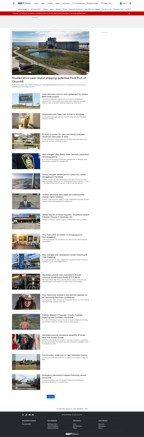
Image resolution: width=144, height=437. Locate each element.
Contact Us (69, 408)
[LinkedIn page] (33, 415)
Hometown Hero (118, 9)
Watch (57, 3)
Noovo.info (101, 424)
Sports (52, 9)
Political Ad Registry (53, 428)
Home (36, 3)
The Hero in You (107, 9)
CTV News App (60, 408)
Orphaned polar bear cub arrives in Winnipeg (63, 114)
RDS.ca (100, 428)
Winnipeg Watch (35, 9)
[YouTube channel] (30, 415)
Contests (45, 9)
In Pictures (65, 3)
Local (43, 3)
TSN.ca (75, 428)
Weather (58, 9)
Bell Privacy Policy (52, 424)
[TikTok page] (26, 415)
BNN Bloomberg (77, 426)
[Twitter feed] (23, 415)
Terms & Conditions (53, 426)
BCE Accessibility (26, 424)
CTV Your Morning (78, 3)
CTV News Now (106, 3)
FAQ (74, 408)
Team (86, 408)
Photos (65, 9)
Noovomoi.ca (102, 426)
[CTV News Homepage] (24, 3)
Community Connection (76, 9)
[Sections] (13, 3)
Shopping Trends (92, 3)
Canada (50, 3)
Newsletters (80, 408)
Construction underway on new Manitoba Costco (64, 355)
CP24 (74, 424)
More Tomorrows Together (92, 9)
